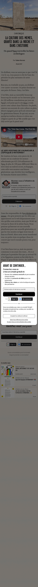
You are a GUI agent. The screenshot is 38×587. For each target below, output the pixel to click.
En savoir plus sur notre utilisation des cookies (19, 322)
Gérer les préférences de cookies (19, 319)
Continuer (19, 294)
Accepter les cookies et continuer (19, 316)
